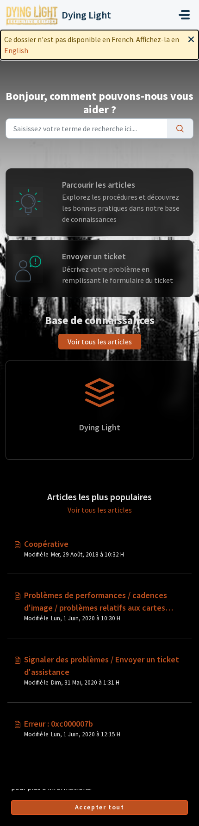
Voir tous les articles (100, 341)
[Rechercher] (180, 128)
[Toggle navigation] (184, 14)
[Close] (191, 38)
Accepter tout (99, 807)
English (16, 50)
